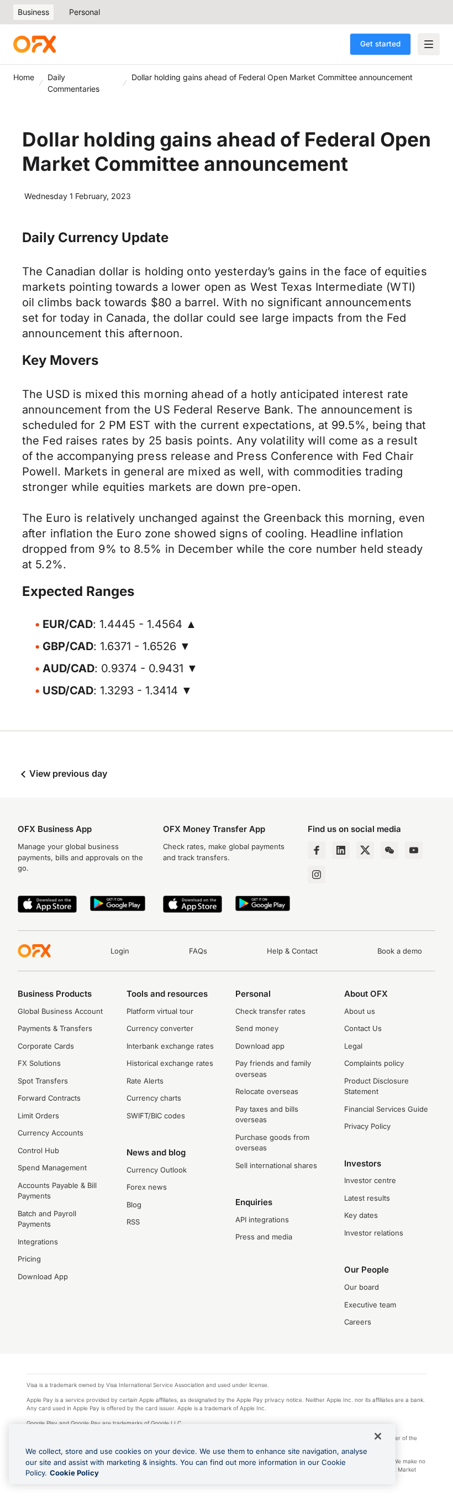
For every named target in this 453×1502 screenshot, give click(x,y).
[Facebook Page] (316, 850)
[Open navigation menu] (429, 44)
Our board (361, 1287)
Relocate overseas (266, 1091)
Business (33, 12)
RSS (133, 1221)
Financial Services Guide (386, 1109)
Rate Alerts (145, 1080)
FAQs (198, 950)
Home (23, 77)
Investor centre (370, 1180)
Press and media (263, 1236)
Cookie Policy (74, 1472)
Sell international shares (276, 1165)
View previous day (67, 773)
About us (359, 1011)
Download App (43, 1276)
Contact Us (363, 1028)
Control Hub (38, 1150)
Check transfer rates (270, 1011)
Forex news (147, 1186)
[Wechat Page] (389, 850)
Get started (380, 43)
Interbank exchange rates (170, 1046)
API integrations (262, 1219)
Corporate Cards (46, 1046)
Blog (134, 1204)
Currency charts (154, 1097)
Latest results (367, 1198)
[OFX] (34, 44)
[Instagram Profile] (316, 874)
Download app (260, 1046)
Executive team (370, 1304)
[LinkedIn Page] (341, 850)
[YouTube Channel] (414, 850)
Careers (357, 1321)
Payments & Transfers (55, 1028)
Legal (353, 1046)
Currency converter (160, 1028)
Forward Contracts (49, 1097)
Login (119, 950)
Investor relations (373, 1232)
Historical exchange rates (170, 1063)
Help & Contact (292, 950)
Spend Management (52, 1167)
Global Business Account (60, 1011)
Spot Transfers (43, 1080)
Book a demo (399, 950)
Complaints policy (374, 1063)
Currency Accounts (50, 1132)
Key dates (361, 1215)
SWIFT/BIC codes (156, 1115)
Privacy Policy (367, 1126)
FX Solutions (39, 1063)
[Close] (378, 1436)
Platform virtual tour (160, 1011)
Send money (256, 1028)
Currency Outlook (157, 1169)
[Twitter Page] (365, 850)
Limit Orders (38, 1115)
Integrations (38, 1241)
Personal (84, 12)
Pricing (29, 1258)
